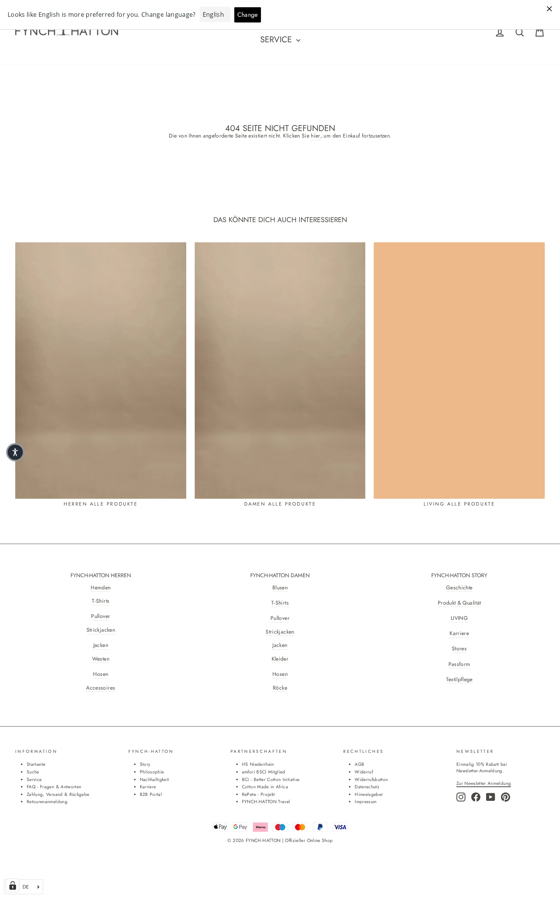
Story (145, 764)
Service (277, 39)
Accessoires (100, 688)
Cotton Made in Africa (265, 786)
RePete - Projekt (258, 794)
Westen (100, 659)
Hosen (100, 674)
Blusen (280, 587)
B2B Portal (151, 794)
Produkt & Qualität (459, 603)
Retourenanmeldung (47, 801)
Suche (33, 771)
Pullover (100, 616)
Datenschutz (367, 786)
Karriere (459, 633)
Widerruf (364, 771)
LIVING (459, 618)
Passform (459, 664)
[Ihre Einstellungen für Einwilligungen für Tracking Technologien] (12, 885)
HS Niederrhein (258, 764)
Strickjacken (100, 630)
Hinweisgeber (369, 794)
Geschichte (459, 587)
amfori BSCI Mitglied (263, 771)
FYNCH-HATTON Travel (266, 801)
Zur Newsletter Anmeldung (483, 783)
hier (315, 135)
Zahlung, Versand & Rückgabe (58, 794)
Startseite (36, 764)
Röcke (280, 688)
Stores (459, 648)
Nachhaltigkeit (154, 779)
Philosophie (152, 771)
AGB (359, 764)
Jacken (100, 645)
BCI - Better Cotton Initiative (271, 779)
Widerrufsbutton (371, 779)
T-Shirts (100, 601)
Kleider (280, 659)
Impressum (365, 801)
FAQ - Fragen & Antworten (54, 786)
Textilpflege (459, 679)
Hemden (100, 587)
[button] (15, 452)
